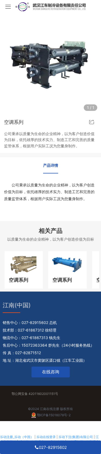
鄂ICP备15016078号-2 (54, 415)
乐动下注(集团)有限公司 (75, 437)
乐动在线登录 (46, 437)
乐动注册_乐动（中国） (17, 437)
